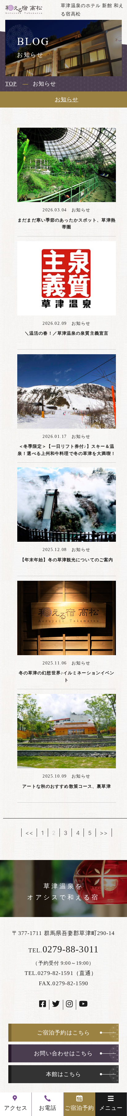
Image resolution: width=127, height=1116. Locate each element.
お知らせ (67, 99)
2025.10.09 (57, 776)
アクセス (16, 1108)
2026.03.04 (57, 210)
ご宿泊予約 (79, 1108)
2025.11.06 (57, 663)
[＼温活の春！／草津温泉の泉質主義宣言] (66, 278)
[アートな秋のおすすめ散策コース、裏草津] (66, 731)
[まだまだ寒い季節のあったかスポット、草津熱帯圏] (66, 165)
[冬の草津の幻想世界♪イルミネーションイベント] (66, 618)
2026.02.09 (57, 323)
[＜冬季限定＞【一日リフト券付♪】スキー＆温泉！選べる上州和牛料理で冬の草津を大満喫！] (66, 391)
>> (104, 832)
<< (29, 832)
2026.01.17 (57, 436)
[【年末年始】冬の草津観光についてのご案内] (66, 504)
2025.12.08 (57, 549)
